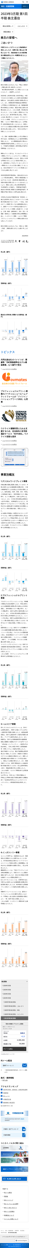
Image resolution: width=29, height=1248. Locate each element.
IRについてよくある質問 (11, 1204)
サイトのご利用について (11, 1219)
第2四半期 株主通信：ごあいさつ (14, 1006)
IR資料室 (17, 1230)
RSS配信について (9, 1215)
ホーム (2, 1230)
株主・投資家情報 (7, 6)
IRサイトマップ (8, 1200)
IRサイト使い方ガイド (10, 1208)
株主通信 (4, 981)
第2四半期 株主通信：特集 (12, 1010)
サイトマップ (25, 1245)
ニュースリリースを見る (9, 369)
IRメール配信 (8, 1192)
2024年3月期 (7, 994)
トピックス (21, 26)
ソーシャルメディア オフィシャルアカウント (13, 1236)
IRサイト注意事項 (9, 1211)
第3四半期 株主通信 (10, 1002)
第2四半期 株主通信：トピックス (14, 1014)
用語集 (6, 1196)
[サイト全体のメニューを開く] (27, 2)
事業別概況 (7, 32)
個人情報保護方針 (17, 1245)
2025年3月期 (7, 990)
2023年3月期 (7, 998)
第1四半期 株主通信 (10, 1018)
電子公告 (5, 1080)
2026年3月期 (7, 985)
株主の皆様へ (7, 26)
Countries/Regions (22, 1240)
